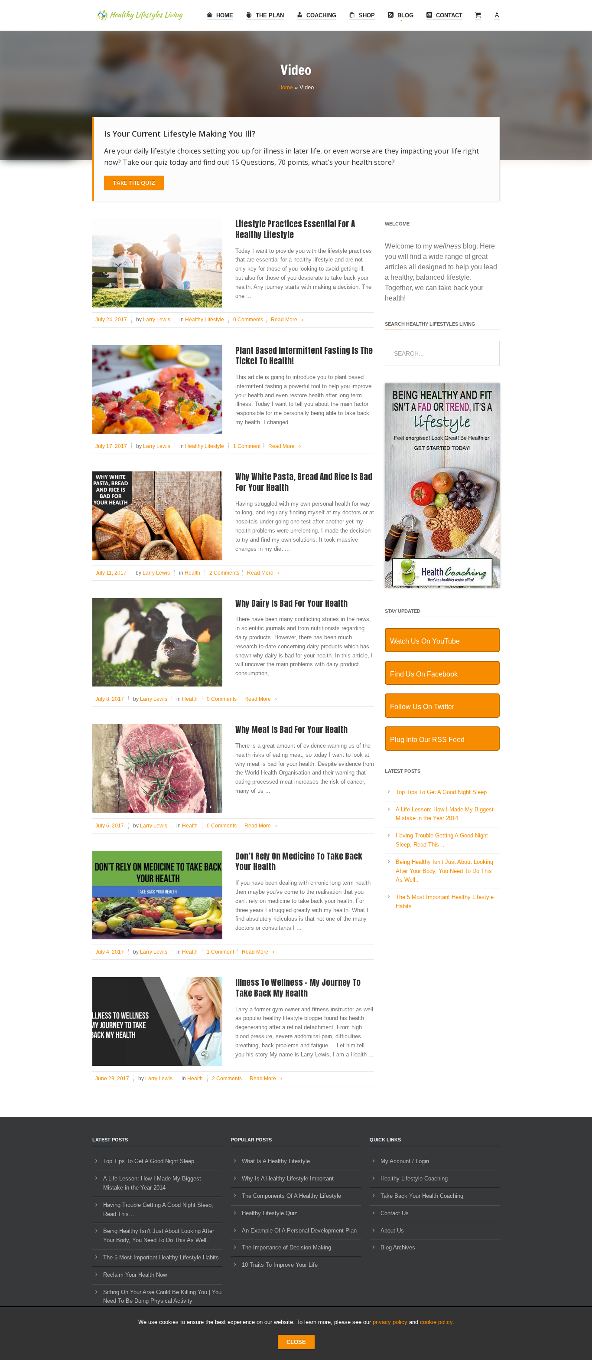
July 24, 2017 (111, 320)
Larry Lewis (156, 320)
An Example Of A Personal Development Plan (299, 1230)
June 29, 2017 (112, 1079)
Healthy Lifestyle (204, 320)
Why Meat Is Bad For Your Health (291, 729)
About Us (392, 1230)
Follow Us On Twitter (422, 706)
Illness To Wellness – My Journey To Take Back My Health (298, 987)
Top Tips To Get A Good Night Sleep (441, 792)
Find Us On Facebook (424, 674)
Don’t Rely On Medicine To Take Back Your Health (298, 861)
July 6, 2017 (109, 826)
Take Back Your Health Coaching (422, 1196)
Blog (404, 15)
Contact (448, 15)
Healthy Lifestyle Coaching (414, 1178)
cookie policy (436, 1322)
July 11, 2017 (111, 573)
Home (224, 15)
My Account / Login (405, 1161)
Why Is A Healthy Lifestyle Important (288, 1178)
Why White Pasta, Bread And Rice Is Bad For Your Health (303, 482)
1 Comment (246, 446)
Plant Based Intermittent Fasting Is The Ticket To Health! (304, 355)
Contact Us (395, 1213)
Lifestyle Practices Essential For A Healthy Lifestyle (295, 229)
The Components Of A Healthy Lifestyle (291, 1196)
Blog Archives (398, 1247)
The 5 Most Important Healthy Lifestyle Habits (161, 1257)
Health (192, 573)
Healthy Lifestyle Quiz (269, 1213)
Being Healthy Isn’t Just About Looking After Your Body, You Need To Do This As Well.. (444, 871)
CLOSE (296, 1342)
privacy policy (390, 1322)
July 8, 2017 (109, 699)
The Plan (269, 15)
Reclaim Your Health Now (135, 1275)
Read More (287, 320)
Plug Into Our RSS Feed (427, 739)
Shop (366, 15)
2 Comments (224, 573)
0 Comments (248, 320)
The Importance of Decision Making (286, 1247)
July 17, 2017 (111, 446)
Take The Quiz (134, 182)
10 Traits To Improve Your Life (280, 1265)
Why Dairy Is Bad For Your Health (291, 603)
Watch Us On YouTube (425, 641)
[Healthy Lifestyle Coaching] (442, 585)
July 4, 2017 (109, 952)
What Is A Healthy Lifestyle (276, 1161)
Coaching (320, 15)
